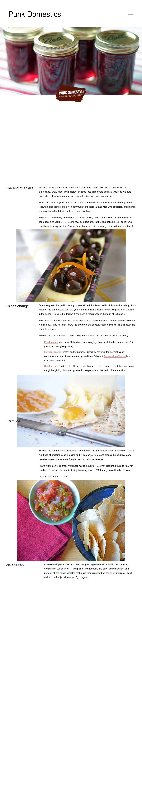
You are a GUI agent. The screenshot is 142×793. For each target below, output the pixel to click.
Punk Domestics (34, 13)
